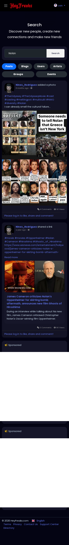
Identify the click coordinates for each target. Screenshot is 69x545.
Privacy (17, 524)
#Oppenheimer (35, 238)
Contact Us (31, 524)
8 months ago (22, 88)
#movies (20, 238)
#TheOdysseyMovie (34, 96)
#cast (50, 96)
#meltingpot (24, 99)
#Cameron (11, 241)
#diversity (10, 103)
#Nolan (21, 103)
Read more (11, 257)
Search (56, 53)
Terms (8, 524)
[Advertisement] (34, 386)
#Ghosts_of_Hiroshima (47, 241)
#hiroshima (25, 241)
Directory (9, 528)
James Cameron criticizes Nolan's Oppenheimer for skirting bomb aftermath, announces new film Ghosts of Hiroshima (34, 302)
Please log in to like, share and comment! (28, 215)
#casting (10, 99)
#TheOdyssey (12, 96)
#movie (9, 238)
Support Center (49, 524)
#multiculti (38, 99)
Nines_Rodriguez (26, 84)
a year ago (21, 230)
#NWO (50, 99)
